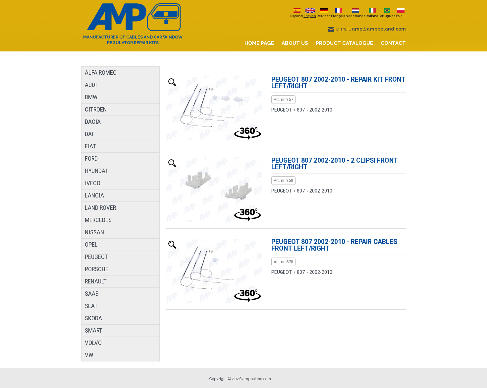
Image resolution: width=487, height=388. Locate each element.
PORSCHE (96, 269)
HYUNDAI (96, 171)
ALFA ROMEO (101, 72)
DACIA (93, 121)
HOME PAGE (259, 43)
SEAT (91, 306)
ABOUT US (295, 43)
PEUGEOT (96, 257)
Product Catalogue (344, 43)
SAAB (92, 293)
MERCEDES (98, 220)
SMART (93, 330)
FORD (91, 158)
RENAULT (96, 281)
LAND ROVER (100, 207)
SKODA (93, 318)
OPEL (91, 244)
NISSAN (94, 232)
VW (89, 355)
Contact (393, 43)
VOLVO (93, 343)
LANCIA (94, 195)
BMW (91, 97)
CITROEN (96, 109)
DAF (90, 134)
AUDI (91, 85)
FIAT (90, 146)
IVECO (92, 183)
